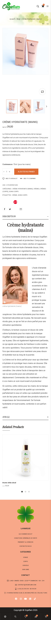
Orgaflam (6, 138)
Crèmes (36, 189)
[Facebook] (16, 599)
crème (14, 195)
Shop (18, 19)
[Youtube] (25, 599)
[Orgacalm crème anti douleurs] (47, 23)
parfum (43, 404)
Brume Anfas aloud (9, 483)
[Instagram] (21, 599)
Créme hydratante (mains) (22, 189)
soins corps (22, 195)
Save (15, 202)
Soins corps (13, 191)
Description (9, 216)
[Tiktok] (35, 599)
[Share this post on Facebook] (4, 209)
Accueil (12, 19)
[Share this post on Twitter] (10, 209)
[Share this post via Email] (21, 209)
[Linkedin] (30, 599)
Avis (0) (5, 417)
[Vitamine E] (43, 23)
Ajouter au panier (26, 172)
